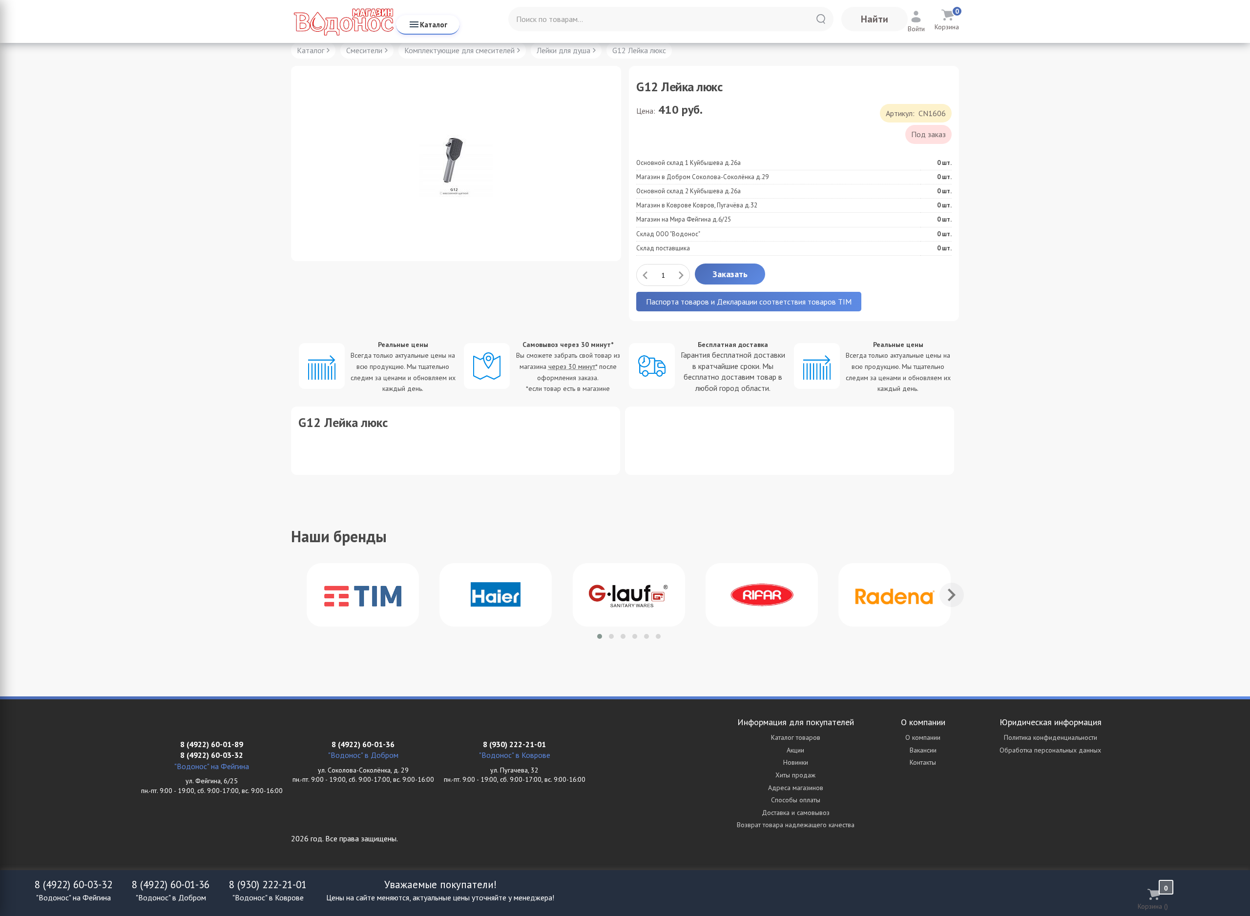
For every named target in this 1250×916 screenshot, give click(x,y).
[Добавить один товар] (681, 275)
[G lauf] (629, 595)
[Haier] (496, 595)
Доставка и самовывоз (796, 812)
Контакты (923, 762)
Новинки (795, 762)
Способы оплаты (795, 799)
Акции (795, 750)
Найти (874, 19)
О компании (922, 737)
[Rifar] (762, 595)
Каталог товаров (795, 737)
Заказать (730, 274)
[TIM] (363, 595)
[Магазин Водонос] (343, 21)
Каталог (433, 24)
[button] (599, 636)
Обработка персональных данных (1050, 750)
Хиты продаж (795, 775)
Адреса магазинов (795, 787)
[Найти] (821, 19)
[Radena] (894, 595)
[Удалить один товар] (645, 275)
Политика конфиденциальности (1050, 737)
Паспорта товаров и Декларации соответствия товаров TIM (749, 301)
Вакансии (923, 750)
